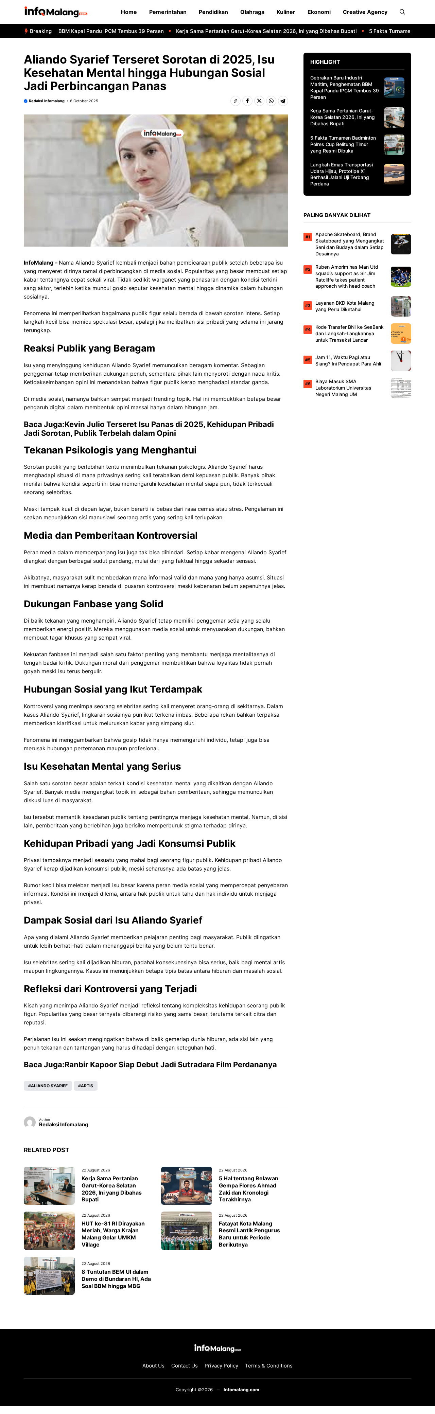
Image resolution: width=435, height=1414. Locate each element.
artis (87, 1085)
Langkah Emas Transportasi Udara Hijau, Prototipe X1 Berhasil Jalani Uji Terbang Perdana (341, 174)
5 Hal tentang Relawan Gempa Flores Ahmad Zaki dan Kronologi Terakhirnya (248, 1189)
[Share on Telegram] (283, 101)
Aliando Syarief (95, 262)
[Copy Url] (235, 101)
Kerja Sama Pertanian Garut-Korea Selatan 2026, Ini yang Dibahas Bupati (248, 31)
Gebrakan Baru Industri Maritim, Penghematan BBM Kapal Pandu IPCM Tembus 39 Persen (344, 87)
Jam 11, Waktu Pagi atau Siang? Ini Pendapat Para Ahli (348, 360)
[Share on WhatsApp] (271, 101)
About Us (153, 1365)
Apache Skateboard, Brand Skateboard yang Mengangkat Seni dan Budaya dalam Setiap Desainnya (349, 243)
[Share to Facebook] (247, 101)
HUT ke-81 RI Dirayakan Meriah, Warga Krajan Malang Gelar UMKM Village (113, 1234)
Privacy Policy (221, 1365)
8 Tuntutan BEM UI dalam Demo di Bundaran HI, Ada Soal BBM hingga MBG (116, 1278)
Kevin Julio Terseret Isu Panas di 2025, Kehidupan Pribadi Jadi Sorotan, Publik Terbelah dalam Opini (149, 428)
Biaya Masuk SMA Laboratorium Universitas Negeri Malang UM (343, 387)
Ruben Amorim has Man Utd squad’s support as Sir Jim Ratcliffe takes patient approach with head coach (346, 276)
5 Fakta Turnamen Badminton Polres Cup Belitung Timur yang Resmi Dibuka (343, 144)
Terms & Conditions (269, 1365)
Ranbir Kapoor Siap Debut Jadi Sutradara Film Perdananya (171, 1064)
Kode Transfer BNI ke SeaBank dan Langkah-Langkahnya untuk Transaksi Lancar (349, 333)
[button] (402, 11)
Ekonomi (319, 11)
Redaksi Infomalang (47, 101)
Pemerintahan (168, 11)
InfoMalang (38, 262)
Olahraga (252, 11)
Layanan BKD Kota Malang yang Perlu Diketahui (345, 306)
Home (129, 11)
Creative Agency (365, 11)
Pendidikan (213, 11)
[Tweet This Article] (259, 101)
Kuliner (286, 11)
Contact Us (184, 1365)
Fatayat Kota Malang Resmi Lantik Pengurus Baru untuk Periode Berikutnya (249, 1234)
